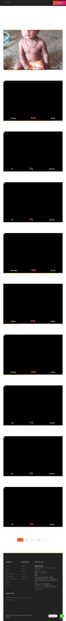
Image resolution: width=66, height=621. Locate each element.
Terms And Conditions (12, 579)
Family (23, 568)
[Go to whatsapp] (62, 616)
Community (24, 576)
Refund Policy (9, 576)
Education (24, 574)
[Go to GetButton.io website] (62, 619)
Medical (23, 566)
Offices (8, 571)
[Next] (46, 540)
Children (23, 571)
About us (8, 566)
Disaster (23, 579)
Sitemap (8, 581)
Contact (8, 584)
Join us (8, 568)
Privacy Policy (9, 574)
